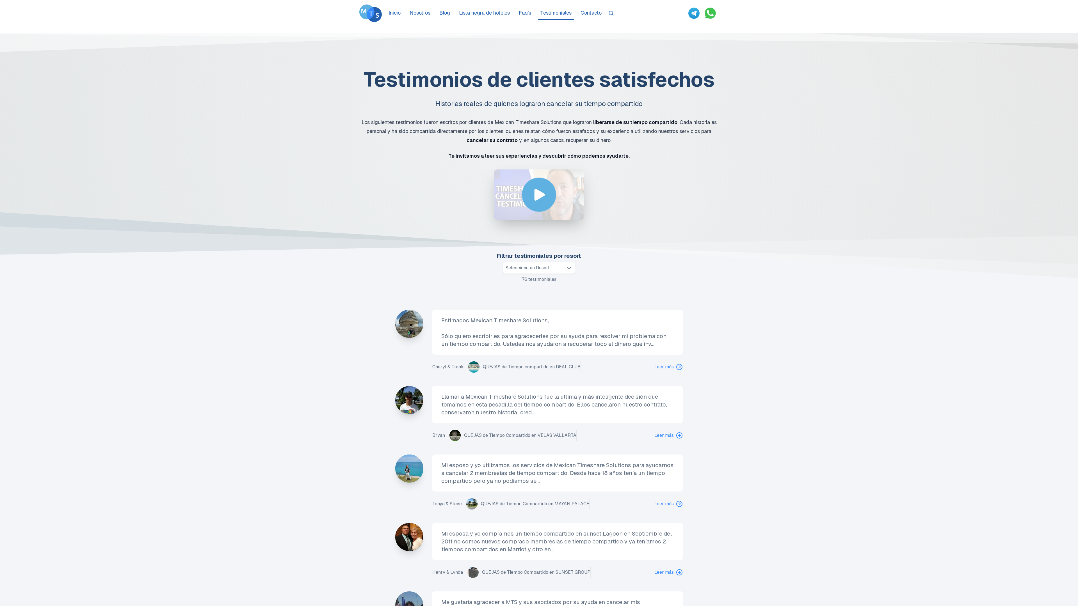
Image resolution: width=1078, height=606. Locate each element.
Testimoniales (556, 13)
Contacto (591, 13)
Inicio (395, 13)
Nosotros (420, 13)
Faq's (525, 13)
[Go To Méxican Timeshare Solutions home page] (370, 13)
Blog (444, 13)
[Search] (611, 13)
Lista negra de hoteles (484, 13)
